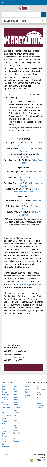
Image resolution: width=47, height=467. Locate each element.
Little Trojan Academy (17, 404)
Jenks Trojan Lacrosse (16, 397)
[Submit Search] (43, 14)
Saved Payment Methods (40, 405)
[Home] (2, 2)
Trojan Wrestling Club (16, 433)
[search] (21, 14)
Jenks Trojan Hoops (15, 389)
